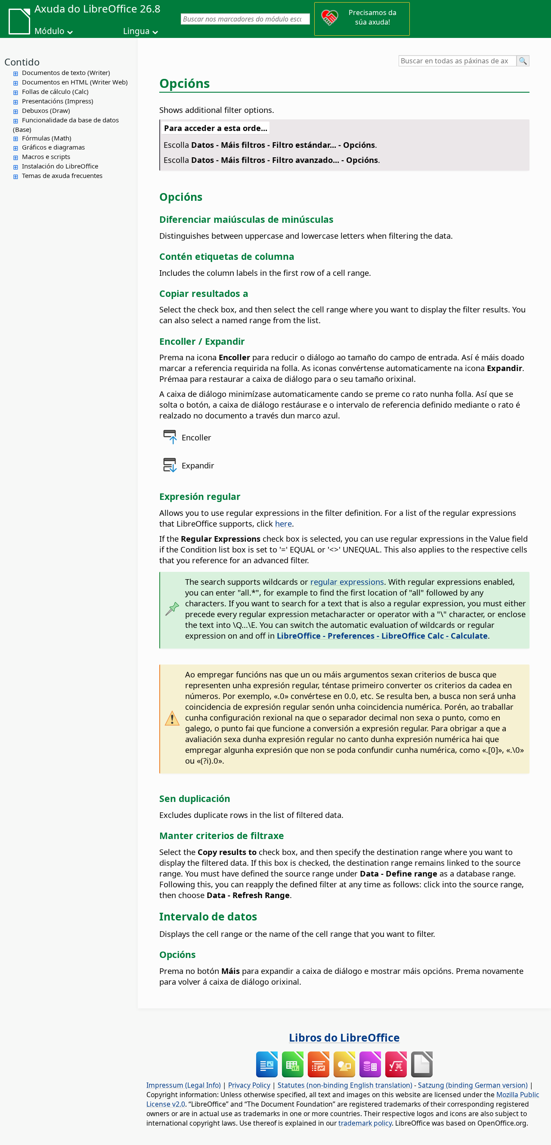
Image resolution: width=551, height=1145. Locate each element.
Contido (22, 61)
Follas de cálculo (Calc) (55, 91)
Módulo (49, 31)
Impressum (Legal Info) (183, 1085)
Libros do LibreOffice (344, 1037)
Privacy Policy (249, 1085)
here (283, 523)
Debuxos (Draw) (46, 110)
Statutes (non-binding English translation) (345, 1085)
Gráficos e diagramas (53, 147)
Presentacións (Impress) (57, 101)
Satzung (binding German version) (473, 1085)
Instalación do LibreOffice (60, 166)
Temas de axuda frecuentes (62, 175)
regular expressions (347, 581)
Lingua (136, 31)
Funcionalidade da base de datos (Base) (66, 124)
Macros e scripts (46, 156)
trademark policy (365, 1123)
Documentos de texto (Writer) (66, 72)
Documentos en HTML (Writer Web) (75, 82)
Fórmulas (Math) (46, 138)
